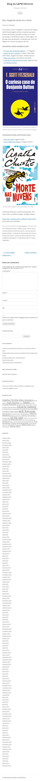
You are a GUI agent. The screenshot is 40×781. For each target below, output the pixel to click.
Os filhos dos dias (15, 419)
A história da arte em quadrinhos (12, 362)
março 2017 (5, 565)
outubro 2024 (6, 438)
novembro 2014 (6, 631)
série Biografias (22, 423)
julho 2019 (5, 502)
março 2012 (5, 707)
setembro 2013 (6, 664)
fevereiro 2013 (6, 681)
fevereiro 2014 (6, 652)
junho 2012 (5, 699)
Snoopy (13, 423)
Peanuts (6, 421)
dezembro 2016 (6, 572)
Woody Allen (15, 426)
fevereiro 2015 (6, 624)
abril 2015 (5, 619)
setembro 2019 (6, 497)
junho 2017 (5, 558)
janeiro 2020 (6, 487)
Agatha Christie (21, 228)
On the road (16, 417)
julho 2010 (5, 754)
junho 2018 (5, 530)
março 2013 (5, 678)
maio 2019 (5, 506)
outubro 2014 (6, 634)
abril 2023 (5, 452)
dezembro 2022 (6, 461)
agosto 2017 (5, 553)
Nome (4, 293)
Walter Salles (26, 425)
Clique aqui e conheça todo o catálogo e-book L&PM (19, 219)
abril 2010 (5, 761)
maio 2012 (5, 702)
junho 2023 (5, 447)
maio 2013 (5, 674)
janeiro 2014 (6, 655)
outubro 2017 (6, 549)
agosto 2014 (5, 638)
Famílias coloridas (31, 252)
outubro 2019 (6, 494)
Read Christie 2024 (7, 360)
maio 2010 (5, 758)
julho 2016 (5, 584)
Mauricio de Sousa (16, 416)
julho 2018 (5, 527)
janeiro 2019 (6, 516)
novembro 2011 (6, 716)
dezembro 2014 (6, 629)
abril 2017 (5, 563)
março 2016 (5, 593)
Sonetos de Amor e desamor (23, 235)
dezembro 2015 (6, 601)
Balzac (21, 403)
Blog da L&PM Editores (20, 3)
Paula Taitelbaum (30, 420)
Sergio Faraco (18, 421)
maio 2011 (5, 730)
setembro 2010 (6, 749)
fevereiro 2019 (6, 513)
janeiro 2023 (6, 459)
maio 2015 (5, 617)
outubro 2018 (6, 520)
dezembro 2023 (6, 445)
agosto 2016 (5, 582)
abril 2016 (5, 591)
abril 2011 (5, 732)
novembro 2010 (6, 744)
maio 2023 (5, 450)
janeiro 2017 (6, 570)
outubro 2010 (6, 747)
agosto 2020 (5, 478)
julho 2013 (5, 669)
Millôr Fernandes (28, 415)
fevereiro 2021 (6, 473)
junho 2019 (5, 504)
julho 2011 (5, 725)
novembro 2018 (6, 518)
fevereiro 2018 (6, 539)
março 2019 (5, 511)
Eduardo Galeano (26, 406)
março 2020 (5, 485)
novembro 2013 (6, 659)
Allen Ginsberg (26, 400)
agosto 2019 (5, 499)
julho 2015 (5, 612)
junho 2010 (5, 756)
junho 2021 (5, 469)
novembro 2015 (6, 603)
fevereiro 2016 (6, 596)
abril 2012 (5, 704)
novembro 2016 (6, 575)
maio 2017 (5, 560)
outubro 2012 (6, 690)
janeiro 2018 (6, 542)
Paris (23, 420)
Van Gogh (11, 425)
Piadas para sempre (9, 58)
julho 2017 (5, 556)
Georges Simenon (7, 231)
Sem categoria (22, 226)
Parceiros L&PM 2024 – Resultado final (13, 358)
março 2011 (5, 735)
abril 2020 (5, 483)
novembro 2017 (6, 546)
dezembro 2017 (6, 544)
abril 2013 (5, 676)
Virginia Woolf (18, 425)
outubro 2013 (6, 662)
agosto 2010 (5, 751)
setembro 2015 (6, 608)
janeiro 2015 (6, 626)
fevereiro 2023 (6, 457)
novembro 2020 (6, 476)
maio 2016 (5, 589)
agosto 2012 (5, 695)
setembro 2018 (6, 523)
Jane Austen (6, 414)
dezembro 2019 (6, 490)
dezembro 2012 (6, 685)
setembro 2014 (6, 636)
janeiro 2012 (6, 711)
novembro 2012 (6, 688)
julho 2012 (5, 697)
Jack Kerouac (27, 411)
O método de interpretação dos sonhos (15, 60)
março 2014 (5, 650)
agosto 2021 (5, 466)
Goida (32, 409)
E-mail (4, 300)
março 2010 (5, 763)
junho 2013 (5, 671)
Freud (33, 228)
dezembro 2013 (6, 657)
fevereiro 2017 (6, 568)
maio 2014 (5, 645)
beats (26, 402)
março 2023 (5, 454)
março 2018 (5, 537)
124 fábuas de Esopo (10, 228)
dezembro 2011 (6, 714)
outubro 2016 (6, 577)
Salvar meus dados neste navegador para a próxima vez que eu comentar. (20, 319)
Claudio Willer (29, 405)
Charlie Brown (21, 405)
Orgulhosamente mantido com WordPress (14, 777)
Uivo (6, 425)
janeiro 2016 (6, 598)
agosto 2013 (5, 666)
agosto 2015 (5, 610)
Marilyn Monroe (25, 414)
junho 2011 (5, 728)
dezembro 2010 (6, 742)
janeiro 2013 (6, 683)
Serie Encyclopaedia (28, 422)
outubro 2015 (6, 605)
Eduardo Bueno (12, 407)
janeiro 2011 (6, 740)
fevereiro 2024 (6, 443)
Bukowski (32, 403)
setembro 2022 (6, 464)
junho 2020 (5, 480)
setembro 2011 (6, 721)
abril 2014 (5, 648)
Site (3, 308)
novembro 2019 (6, 492)
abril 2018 (5, 535)
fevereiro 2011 (6, 737)
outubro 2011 (6, 718)
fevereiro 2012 (6, 709)
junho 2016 (5, 586)
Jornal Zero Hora (15, 414)
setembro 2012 (6, 692)
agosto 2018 (5, 525)
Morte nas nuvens (19, 231)
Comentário (6, 271)
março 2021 (5, 471)
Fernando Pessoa (25, 409)
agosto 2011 (5, 723)
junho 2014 (5, 643)
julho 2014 (5, 641)
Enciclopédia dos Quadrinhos (10, 409)
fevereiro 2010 (6, 765)
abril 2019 (5, 509)
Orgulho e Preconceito (29, 418)
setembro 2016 (6, 579)
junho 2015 (5, 615)
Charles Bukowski (9, 404)
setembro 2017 (6, 551)
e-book (29, 228)
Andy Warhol (13, 402)
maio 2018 (5, 532)
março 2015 (5, 622)
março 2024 (5, 440)
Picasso (11, 421)
